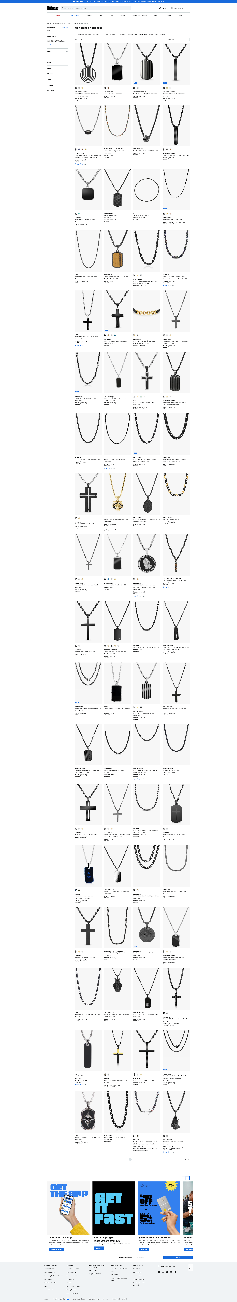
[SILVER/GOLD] (137, 890)
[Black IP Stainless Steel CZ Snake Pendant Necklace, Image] (117, 989)
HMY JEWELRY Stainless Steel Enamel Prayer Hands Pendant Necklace (144, 587)
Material (50, 74)
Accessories (61, 23)
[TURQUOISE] (79, 214)
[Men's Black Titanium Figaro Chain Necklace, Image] (88, 989)
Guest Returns (49, 1272)
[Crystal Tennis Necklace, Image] (176, 744)
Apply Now (160, 1)
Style (49, 79)
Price (49, 51)
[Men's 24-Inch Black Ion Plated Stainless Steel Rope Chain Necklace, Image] (176, 1050)
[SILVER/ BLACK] (134, 396)
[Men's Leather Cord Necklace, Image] (146, 311)
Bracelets (97, 34)
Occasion (50, 85)
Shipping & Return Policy (53, 1276)
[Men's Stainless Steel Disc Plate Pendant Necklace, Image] (88, 64)
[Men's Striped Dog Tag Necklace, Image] (146, 64)
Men (100, 15)
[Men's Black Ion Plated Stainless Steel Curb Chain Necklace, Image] (176, 434)
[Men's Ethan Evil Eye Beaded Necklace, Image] (117, 927)
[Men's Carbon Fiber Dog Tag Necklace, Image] (117, 189)
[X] (163, 1272)
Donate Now (189, 1249)
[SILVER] (79, 88)
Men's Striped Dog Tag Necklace (145, 94)
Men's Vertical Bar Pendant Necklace (176, 155)
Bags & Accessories (139, 15)
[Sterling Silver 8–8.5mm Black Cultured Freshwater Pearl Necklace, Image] (176, 251)
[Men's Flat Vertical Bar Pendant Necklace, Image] (176, 64)
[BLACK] (75, 88)
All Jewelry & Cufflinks (83, 34)
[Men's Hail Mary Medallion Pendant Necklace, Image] (146, 927)
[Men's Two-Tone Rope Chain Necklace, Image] (88, 372)
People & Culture (95, 1274)
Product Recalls (50, 1283)
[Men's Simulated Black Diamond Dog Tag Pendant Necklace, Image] (88, 744)
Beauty (156, 15)
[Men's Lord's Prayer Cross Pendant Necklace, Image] (88, 555)
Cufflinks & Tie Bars (110, 34)
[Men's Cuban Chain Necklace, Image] (117, 1112)
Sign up (178, 1257)
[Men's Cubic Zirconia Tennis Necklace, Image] (117, 744)
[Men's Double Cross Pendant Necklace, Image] (146, 372)
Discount (50, 90)
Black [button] (49, 30)
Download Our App (56, 1249)
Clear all (65, 27)
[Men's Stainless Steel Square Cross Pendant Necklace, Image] (176, 311)
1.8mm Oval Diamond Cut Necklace (87, 459)
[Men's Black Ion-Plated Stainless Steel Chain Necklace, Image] (146, 434)
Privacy (46, 1299)
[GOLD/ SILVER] (141, 396)
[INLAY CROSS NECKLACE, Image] (88, 494)
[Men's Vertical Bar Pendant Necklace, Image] (176, 125)
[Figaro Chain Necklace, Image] (176, 494)
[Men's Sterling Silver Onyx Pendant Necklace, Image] (117, 683)
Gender (49, 57)
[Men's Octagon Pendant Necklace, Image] (146, 125)
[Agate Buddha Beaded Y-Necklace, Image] (176, 555)
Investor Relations (139, 1276)
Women (89, 15)
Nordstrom (137, 1269)
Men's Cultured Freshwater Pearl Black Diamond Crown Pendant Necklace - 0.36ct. (145, 1144)
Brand (49, 68)
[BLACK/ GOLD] (79, 890)
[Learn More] (113, 1208)
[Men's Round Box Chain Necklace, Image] (146, 251)
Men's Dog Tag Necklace (113, 94)
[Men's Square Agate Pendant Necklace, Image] (88, 189)
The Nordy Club (72, 1272)
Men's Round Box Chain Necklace (145, 281)
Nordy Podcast (71, 1290)
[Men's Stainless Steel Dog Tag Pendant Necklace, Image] (117, 621)
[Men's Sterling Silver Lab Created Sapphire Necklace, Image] (146, 804)
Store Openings (72, 1293)
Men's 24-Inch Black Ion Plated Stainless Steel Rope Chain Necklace (174, 1078)
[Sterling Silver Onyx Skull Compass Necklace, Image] (88, 1112)
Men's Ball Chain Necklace (172, 219)
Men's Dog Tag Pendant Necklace (116, 585)
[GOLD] (82, 88)
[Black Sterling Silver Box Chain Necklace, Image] (117, 434)
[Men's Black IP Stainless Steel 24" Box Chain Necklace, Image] (146, 744)
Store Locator (71, 1276)
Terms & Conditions (78, 1299)
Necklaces (143, 34)
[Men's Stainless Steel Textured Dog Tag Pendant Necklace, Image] (176, 372)
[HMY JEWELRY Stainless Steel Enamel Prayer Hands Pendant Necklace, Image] (146, 555)
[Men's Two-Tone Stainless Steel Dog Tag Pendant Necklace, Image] (176, 621)
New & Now (74, 15)
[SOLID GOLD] (108, 646)
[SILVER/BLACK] (134, 579)
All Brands (70, 1279)
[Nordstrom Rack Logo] (53, 8)
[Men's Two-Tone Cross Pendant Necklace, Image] (117, 1050)
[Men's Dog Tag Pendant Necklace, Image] (117, 555)
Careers (69, 1283)
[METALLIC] (167, 1136)
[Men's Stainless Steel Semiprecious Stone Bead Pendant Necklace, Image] (88, 125)
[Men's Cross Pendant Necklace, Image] (117, 311)
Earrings (123, 34)
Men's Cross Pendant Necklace (115, 341)
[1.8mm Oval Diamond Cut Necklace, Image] (88, 434)
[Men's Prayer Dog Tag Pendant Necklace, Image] (176, 804)
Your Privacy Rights (59, 1299)
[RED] (82, 149)
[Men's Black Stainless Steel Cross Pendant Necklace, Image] (176, 683)
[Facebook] (159, 1272)
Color (49, 62)
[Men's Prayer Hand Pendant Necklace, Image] (176, 1112)
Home (169, 15)
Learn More (99, 1248)
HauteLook (137, 1272)
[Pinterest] (167, 1272)
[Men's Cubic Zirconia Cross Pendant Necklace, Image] (176, 989)
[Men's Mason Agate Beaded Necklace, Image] (117, 125)
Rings (151, 34)
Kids (111, 15)
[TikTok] (175, 1272)
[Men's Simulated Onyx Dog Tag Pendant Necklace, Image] (117, 372)
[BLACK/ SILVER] (108, 1074)
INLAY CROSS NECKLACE (84, 524)
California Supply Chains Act (98, 1299)
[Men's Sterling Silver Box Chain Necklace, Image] (88, 251)
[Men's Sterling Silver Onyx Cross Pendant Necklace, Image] (88, 311)
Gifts (180, 15)
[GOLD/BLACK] (137, 579)
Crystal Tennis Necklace (171, 770)
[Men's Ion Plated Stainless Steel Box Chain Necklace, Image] (88, 683)
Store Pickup (51, 36)
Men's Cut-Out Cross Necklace (86, 834)
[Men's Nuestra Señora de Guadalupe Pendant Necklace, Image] (146, 494)
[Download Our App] (68, 1208)
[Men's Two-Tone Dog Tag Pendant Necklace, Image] (117, 866)
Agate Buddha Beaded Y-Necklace (175, 580)
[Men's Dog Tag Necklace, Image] (117, 64)
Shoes (122, 15)
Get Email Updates (73, 1286)
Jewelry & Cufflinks (73, 23)
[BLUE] (79, 149)
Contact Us (48, 1290)
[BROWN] (108, 88)
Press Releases (138, 1279)
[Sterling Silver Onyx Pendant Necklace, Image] (88, 1050)
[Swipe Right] (188, 1178)
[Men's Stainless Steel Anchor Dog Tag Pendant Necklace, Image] (88, 866)
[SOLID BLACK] (111, 646)
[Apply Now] (159, 1208)
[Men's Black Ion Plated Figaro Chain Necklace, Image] (146, 866)
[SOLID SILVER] (118, 646)
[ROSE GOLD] (170, 214)
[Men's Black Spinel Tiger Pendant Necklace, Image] (117, 494)
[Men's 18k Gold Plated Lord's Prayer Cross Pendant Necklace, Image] (117, 804)
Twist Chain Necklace (141, 215)
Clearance (58, 15)
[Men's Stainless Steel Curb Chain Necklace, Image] (176, 866)
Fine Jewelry (160, 34)
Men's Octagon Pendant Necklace (145, 151)
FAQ (45, 1286)
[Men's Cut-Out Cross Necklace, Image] (88, 804)
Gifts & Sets (132, 34)
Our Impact (93, 1270)
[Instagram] (171, 1272)
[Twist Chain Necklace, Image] (146, 189)
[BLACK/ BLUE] (75, 890)
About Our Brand (72, 1269)
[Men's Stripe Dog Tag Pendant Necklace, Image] (146, 683)
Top (190, 1269)
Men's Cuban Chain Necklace (114, 1137)
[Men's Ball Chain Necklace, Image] (176, 189)
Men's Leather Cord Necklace (144, 341)
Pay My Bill (114, 1274)
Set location (51, 45)
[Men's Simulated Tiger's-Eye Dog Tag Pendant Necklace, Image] (117, 251)
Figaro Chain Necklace (171, 519)
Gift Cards (48, 1279)
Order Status (49, 1269)
